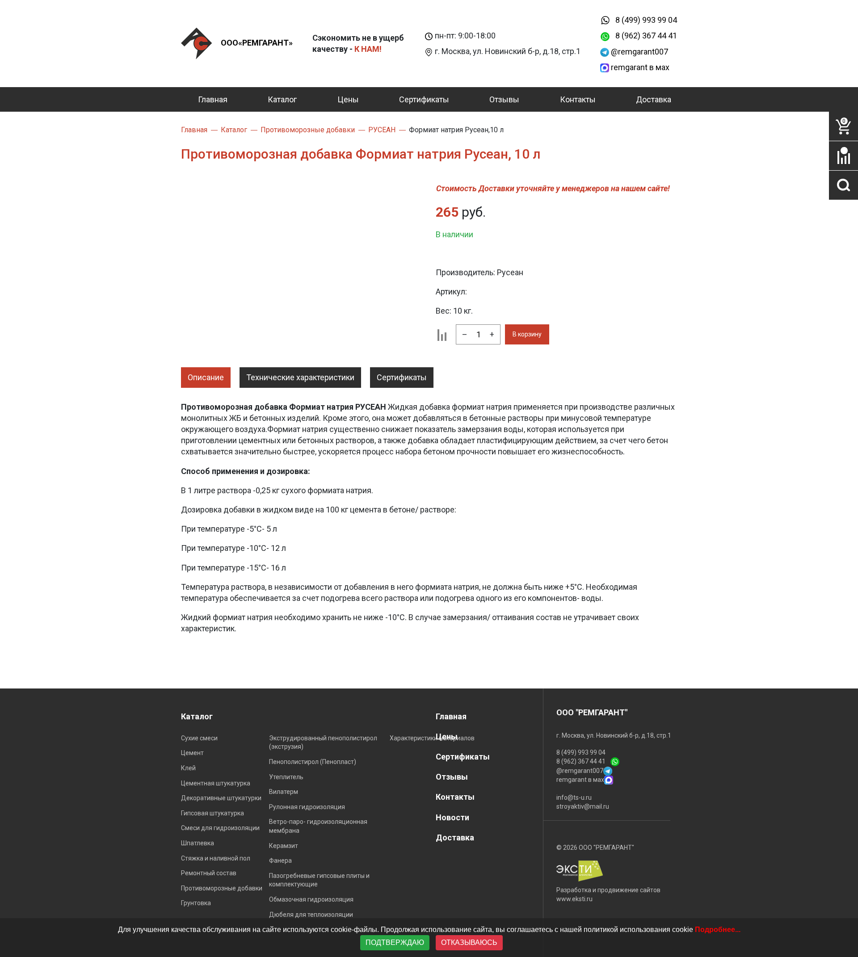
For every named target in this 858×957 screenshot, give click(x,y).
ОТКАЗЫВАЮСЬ (469, 942)
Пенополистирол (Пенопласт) (312, 761)
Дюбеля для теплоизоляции (311, 914)
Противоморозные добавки (221, 888)
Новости (452, 817)
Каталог (282, 99)
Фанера (280, 860)
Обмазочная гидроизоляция (311, 899)
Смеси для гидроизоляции (220, 827)
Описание (206, 377)
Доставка (653, 99)
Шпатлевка (197, 843)
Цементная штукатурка (215, 783)
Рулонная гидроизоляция (307, 806)
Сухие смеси (199, 738)
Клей (188, 768)
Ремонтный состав (208, 873)
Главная (212, 99)
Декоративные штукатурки (221, 798)
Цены (348, 99)
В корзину (527, 334)
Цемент (192, 752)
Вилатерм (283, 791)
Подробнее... (717, 929)
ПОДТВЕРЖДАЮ (395, 942)
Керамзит (283, 845)
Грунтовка (196, 903)
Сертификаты (424, 99)
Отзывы (504, 99)
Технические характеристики (300, 377)
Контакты (578, 99)
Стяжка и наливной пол (215, 858)
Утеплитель (286, 777)
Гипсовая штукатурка (212, 813)
